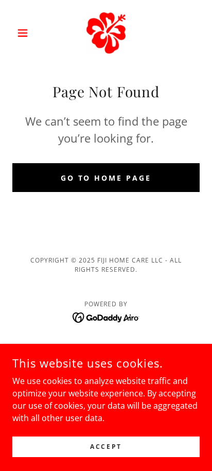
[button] (26, 33)
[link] (106, 33)
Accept (105, 446)
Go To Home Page (106, 178)
